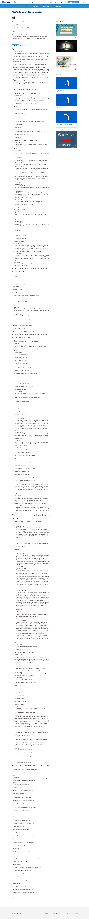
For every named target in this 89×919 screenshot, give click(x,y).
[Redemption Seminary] (66, 139)
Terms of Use (68, 913)
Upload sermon (62, 2)
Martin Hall (19, 17)
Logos (19, 913)
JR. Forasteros (60, 91)
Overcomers (15, 21)
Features (50, 2)
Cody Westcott (60, 109)
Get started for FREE (73, 2)
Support (76, 913)
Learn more (58, 6)
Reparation (23, 24)
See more (74, 22)
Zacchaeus (59, 107)
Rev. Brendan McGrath (61, 126)
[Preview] (75, 125)
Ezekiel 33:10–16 (16, 24)
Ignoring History (61, 90)
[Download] (75, 37)
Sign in (84, 2)
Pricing (55, 2)
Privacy (59, 913)
